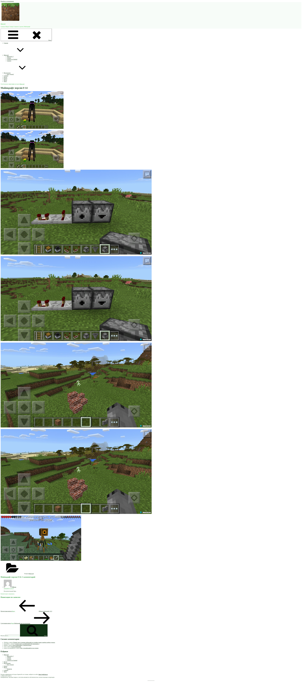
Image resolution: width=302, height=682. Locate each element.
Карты (5, 78)
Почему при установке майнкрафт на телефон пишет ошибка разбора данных (34, 642)
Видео (5, 77)
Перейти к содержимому (7, 1)
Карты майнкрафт (16, 646)
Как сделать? (10, 74)
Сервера (6, 75)
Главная (6, 43)
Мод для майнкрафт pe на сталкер (29, 648)
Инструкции (7, 73)
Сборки (9, 58)
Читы (5, 81)
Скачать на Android (12, 59)
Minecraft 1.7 (10, 56)
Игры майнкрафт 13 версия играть (22, 645)
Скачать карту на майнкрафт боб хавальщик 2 (27, 644)
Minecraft (3, 24)
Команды (9, 669)
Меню (49, 40)
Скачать (9, 60)
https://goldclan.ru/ (43, 674)
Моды (5, 80)
